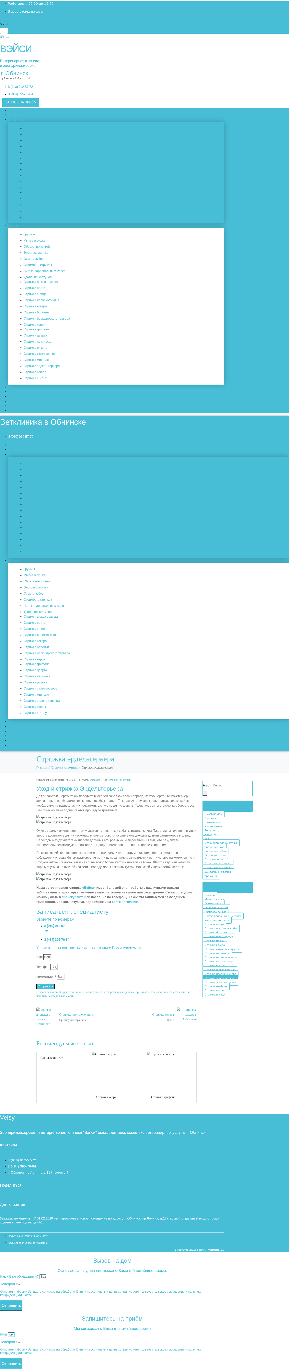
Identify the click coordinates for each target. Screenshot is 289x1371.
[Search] (205, 793)
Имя (39, 957)
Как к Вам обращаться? (19, 1276)
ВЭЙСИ (16, 49)
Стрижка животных (119, 779)
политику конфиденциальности (55, 996)
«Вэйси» (89, 887)
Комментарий (46, 976)
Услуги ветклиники (221, 805)
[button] (116, 119)
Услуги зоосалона (220, 887)
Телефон (42, 967)
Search (4, 24)
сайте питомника (125, 901)
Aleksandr (95, 779)
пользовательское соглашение (169, 992)
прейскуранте (73, 897)
